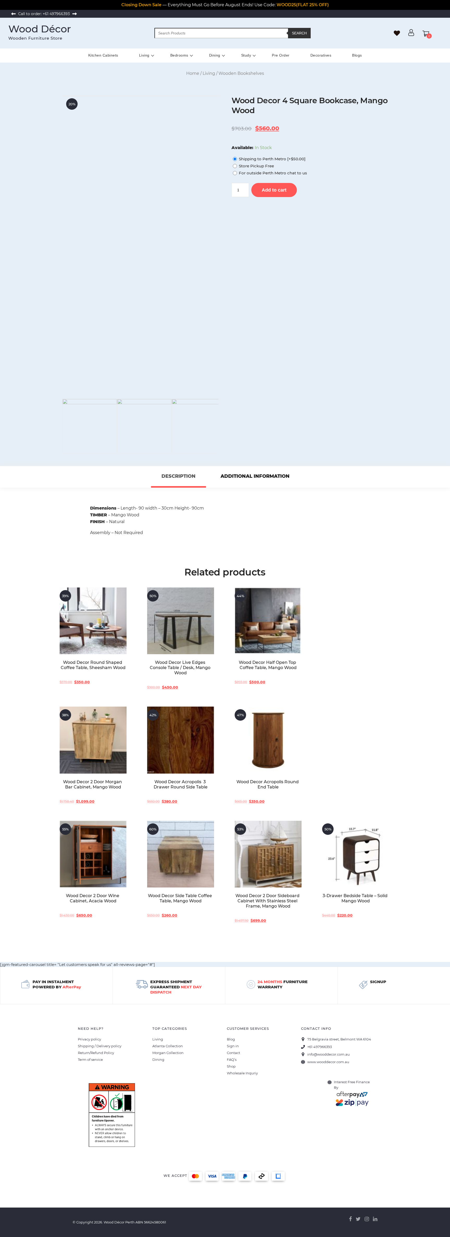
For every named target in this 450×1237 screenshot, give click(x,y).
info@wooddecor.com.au (328, 1054)
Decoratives (321, 55)
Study (246, 55)
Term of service (90, 1059)
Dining (214, 55)
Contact (233, 1053)
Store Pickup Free (256, 165)
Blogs (357, 55)
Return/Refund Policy (96, 1053)
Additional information (255, 476)
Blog (231, 1039)
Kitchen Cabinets (103, 55)
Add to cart (274, 190)
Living (144, 55)
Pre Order (281, 55)
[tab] (178, 477)
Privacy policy (89, 1039)
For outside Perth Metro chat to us (273, 172)
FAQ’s (231, 1059)
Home (192, 73)
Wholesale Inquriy (242, 1073)
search (299, 33)
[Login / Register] (411, 35)
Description (178, 476)
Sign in (233, 1046)
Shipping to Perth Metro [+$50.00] (272, 158)
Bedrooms (179, 55)
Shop (231, 1066)
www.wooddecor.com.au (328, 1062)
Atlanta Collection (167, 1046)
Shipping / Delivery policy (99, 1046)
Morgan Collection (168, 1053)
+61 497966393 (56, 13)
